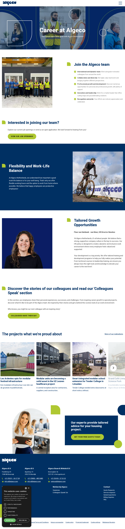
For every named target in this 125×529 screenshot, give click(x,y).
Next (113, 368)
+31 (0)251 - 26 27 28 (12, 478)
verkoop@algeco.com (58, 481)
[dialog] (16, 506)
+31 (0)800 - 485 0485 (35, 478)
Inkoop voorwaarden (57, 522)
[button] (16, 524)
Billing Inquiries (109, 497)
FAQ (105, 500)
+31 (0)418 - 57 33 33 (58, 478)
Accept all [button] (9, 520)
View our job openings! (22, 136)
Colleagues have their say (24, 316)
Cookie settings (95, 522)
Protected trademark (82, 522)
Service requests (109, 492)
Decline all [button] (23, 520)
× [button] (28, 488)
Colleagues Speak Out (60, 492)
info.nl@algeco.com (11, 481)
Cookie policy (70, 522)
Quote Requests (109, 490)
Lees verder (17, 500)
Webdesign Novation (108, 522)
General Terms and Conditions (39, 522)
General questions (110, 495)
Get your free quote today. (87, 437)
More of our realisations (114, 334)
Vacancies (56, 490)
